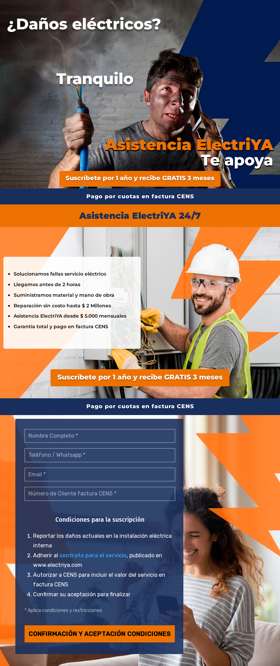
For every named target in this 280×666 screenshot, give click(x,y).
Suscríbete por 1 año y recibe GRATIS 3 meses (140, 178)
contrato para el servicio (93, 555)
